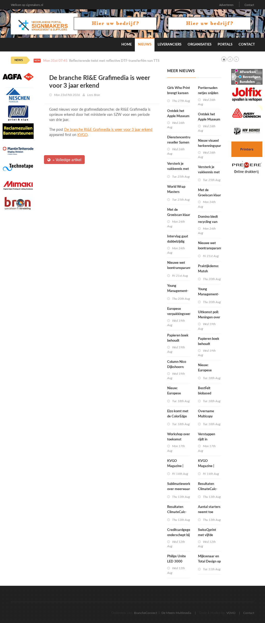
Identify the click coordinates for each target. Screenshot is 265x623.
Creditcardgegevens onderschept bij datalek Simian (182, 535)
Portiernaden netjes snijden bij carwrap (208, 93)
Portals (225, 44)
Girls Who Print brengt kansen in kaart (178, 93)
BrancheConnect (145, 612)
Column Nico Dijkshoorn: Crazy (176, 367)
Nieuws (144, 44)
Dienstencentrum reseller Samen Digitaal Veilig (180, 142)
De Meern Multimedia (176, 612)
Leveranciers (169, 44)
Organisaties (199, 44)
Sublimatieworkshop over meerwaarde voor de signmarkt (182, 489)
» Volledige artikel (65, 159)
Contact (249, 5)
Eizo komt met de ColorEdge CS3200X (177, 416)
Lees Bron (93, 94)
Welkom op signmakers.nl (27, 5)
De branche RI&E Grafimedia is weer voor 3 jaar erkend (108, 130)
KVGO (82, 135)
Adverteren (226, 5)
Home (126, 44)
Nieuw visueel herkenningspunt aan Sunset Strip (210, 146)
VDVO (230, 612)
